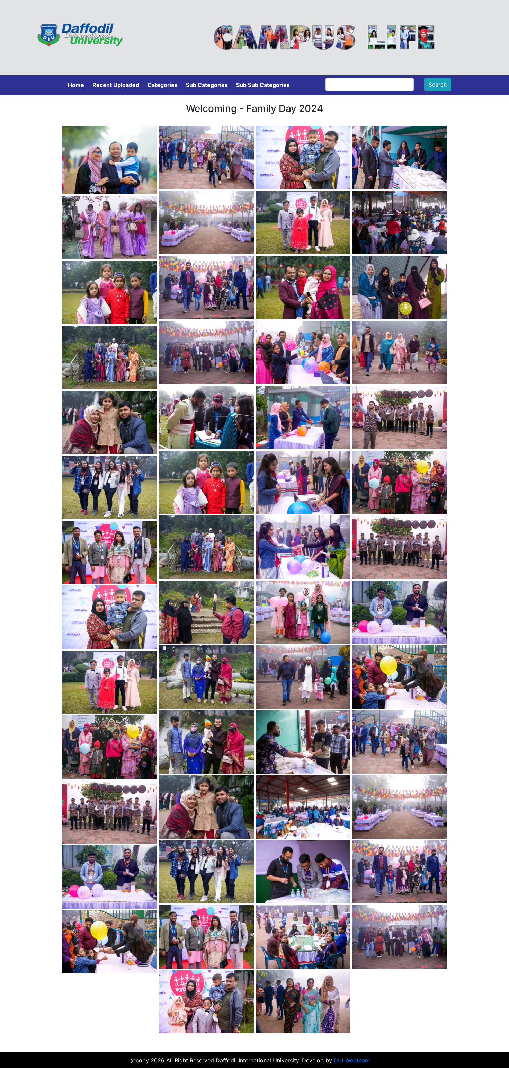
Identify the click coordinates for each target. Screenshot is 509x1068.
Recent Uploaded (115, 84)
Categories (163, 84)
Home (76, 84)
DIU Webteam (352, 1060)
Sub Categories (207, 84)
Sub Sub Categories (263, 84)
